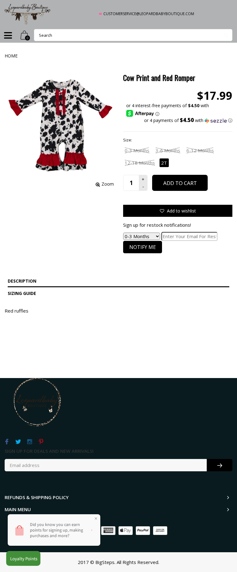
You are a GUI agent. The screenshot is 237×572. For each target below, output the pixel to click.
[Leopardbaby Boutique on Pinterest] (41, 442)
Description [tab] (22, 281)
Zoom (108, 184)
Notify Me (142, 247)
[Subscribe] (219, 465)
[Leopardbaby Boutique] (28, 13)
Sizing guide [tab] (22, 293)
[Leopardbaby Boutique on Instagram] (29, 442)
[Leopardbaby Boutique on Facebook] (7, 442)
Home (11, 56)
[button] (179, 120)
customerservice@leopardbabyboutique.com (148, 13)
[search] (133, 35)
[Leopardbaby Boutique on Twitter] (18, 442)
